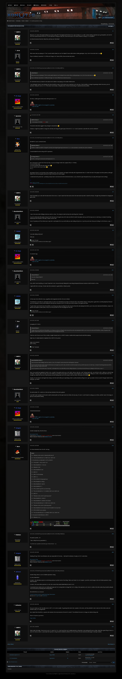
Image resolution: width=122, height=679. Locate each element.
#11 (113, 270)
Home (10, 5)
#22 (113, 604)
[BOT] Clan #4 (62, 183)
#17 (113, 426)
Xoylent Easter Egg (45, 594)
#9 (66, 183)
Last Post (87, 655)
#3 (113, 68)
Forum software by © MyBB (51, 673)
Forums (23, 5)
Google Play (37, 595)
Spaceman (18, 116)
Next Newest (111, 644)
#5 (113, 114)
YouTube (37, 182)
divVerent (62, 570)
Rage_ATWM (52, 654)
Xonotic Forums (11, 20)
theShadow (18, 605)
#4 (113, 94)
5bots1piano (52, 594)
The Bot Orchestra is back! (35, 594)
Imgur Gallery (33, 618)
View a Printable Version (13, 661)
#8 (65, 183)
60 (67, 658)
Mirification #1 (35, 183)
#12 (113, 295)
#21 (113, 570)
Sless (18, 321)
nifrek (18, 50)
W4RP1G (18, 32)
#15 (113, 388)
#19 (113, 533)
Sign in (99, 17)
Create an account (108, 17)
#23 (113, 626)
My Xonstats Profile (34, 434)
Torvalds (36, 106)
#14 (113, 355)
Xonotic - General (25, 20)
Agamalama (52, 658)
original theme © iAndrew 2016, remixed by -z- (67, 673)
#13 (113, 320)
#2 (113, 49)
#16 (113, 406)
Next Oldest (11, 644)
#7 (58, 183)
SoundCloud (44, 595)
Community (18, 20)
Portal (16, 5)
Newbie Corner (48, 436)
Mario (18, 446)
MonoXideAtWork (18, 211)
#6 (113, 137)
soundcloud (38, 435)
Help (51, 5)
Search (29, 5)
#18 (113, 445)
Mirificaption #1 (42, 183)
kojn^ (90, 658)
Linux (33, 106)
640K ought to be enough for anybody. (45, 105)
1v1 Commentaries (13, 658)
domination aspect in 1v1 (15, 654)
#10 (113, 250)
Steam (31, 182)
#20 (113, 552)
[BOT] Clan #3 (51, 183)
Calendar (44, 5)
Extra (55, 5)
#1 (113, 31)
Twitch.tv (34, 182)
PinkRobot (18, 535)
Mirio (61, 137)
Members (37, 5)
